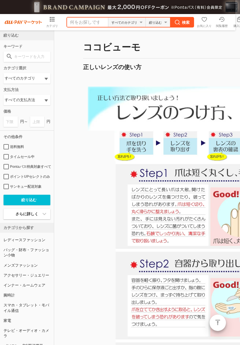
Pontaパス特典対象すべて (30, 167)
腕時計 (9, 295)
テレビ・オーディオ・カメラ (26, 333)
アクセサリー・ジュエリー (26, 275)
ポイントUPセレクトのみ (30, 177)
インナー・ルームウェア (24, 285)
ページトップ (218, 323)
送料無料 (17, 147)
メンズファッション (21, 265)
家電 (7, 320)
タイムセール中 (22, 157)
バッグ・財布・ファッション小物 (26, 252)
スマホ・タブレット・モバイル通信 (26, 308)
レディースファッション (24, 240)
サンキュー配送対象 (26, 186)
